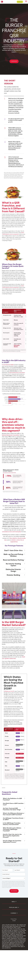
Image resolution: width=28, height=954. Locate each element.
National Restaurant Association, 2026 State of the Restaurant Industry (16, 165)
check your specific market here (13, 657)
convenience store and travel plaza (11, 531)
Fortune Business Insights (15, 135)
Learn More (14, 61)
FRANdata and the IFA (9, 691)
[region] (14, 331)
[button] (26, 1)
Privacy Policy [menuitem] (14, 919)
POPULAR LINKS (13, 907)
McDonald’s (16, 345)
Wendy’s (16, 346)
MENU (13, 901)
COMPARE (13, 913)
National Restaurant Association (14, 148)
